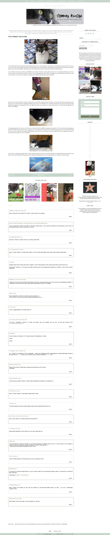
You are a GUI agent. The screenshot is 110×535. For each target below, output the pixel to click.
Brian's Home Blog (14, 378)
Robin (10, 441)
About (32, 1)
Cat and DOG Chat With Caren (16, 319)
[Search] (99, 38)
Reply (70, 216)
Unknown (11, 468)
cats (33, 174)
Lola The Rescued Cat (14, 249)
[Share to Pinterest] (72, 175)
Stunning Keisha (41, 175)
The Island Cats (13, 428)
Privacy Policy (57, 531)
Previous (10, 205)
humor (42, 174)
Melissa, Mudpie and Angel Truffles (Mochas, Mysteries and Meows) (27, 223)
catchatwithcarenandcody (16, 323)
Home (27, 1)
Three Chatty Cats (14, 498)
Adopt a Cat (41, 1)
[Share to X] (69, 175)
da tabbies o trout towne (16, 350)
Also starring (61, 1)
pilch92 (11, 403)
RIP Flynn (47, 174)
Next (72, 205)
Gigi (10, 262)
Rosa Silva (11, 456)
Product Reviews (51, 1)
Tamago (11, 293)
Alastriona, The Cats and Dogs (17, 416)
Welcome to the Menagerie (22, 475)
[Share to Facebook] (68, 175)
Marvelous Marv (13, 364)
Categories (80, 1)
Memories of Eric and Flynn (16, 279)
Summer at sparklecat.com (16, 210)
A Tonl (11, 307)
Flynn (34, 66)
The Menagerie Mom (14, 237)
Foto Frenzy (72, 1)
